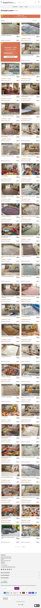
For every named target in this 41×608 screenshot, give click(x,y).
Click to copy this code (20, 16)
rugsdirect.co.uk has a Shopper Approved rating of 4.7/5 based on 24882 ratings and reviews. (20, 594)
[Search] (35, 2)
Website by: (20, 604)
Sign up (16, 588)
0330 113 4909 (4, 565)
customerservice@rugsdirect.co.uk (8, 566)
